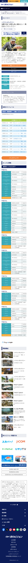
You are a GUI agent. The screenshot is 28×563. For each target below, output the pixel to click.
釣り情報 (4, 515)
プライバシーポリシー (13, 551)
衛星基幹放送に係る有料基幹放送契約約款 (14, 474)
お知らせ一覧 (13, 544)
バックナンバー (14, 158)
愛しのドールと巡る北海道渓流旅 (20, 122)
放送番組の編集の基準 (14, 469)
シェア (14, 71)
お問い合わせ (13, 549)
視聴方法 (25, 1)
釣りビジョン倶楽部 (14, 1)
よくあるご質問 (6, 522)
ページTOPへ (13, 504)
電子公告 (13, 542)
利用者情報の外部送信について (13, 556)
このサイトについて (13, 554)
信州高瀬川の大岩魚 (17, 138)
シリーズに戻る (9, 29)
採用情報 (13, 547)
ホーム (4, 1)
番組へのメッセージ (15, 65)
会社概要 (13, 540)
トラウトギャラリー (18, 11)
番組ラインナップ (8, 11)
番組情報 (4, 512)
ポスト (15, 68)
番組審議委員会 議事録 (14, 472)
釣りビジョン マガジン (7, 519)
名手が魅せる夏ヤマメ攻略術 (19, 125)
